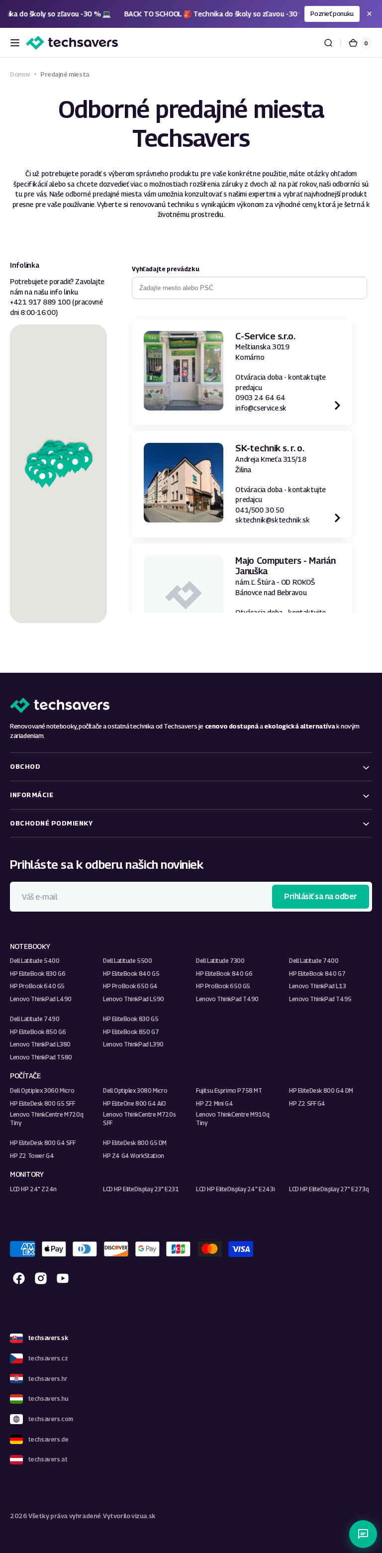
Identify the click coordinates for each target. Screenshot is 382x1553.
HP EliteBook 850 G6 (38, 1031)
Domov (20, 74)
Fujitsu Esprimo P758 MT (229, 1090)
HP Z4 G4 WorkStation (133, 1155)
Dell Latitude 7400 (314, 960)
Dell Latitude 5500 (127, 960)
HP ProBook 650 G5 (223, 986)
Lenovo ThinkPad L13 (317, 986)
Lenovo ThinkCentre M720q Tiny (46, 1119)
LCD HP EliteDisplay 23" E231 (141, 1189)
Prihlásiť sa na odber (320, 896)
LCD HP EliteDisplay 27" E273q (329, 1189)
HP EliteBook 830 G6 (37, 973)
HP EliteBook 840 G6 (224, 973)
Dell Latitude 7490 (35, 1019)
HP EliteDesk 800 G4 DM (321, 1090)
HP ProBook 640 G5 (37, 986)
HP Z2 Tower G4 (32, 1155)
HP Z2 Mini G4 (214, 1103)
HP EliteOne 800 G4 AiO (134, 1103)
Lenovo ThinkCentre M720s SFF (139, 1119)
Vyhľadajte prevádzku (165, 269)
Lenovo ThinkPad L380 (40, 1044)
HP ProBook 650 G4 (130, 986)
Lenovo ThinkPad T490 (227, 999)
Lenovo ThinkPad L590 (133, 999)
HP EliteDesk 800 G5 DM (135, 1142)
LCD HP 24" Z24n (33, 1189)
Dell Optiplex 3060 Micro (42, 1090)
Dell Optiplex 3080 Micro (135, 1090)
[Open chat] (363, 1534)
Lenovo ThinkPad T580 (41, 1057)
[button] (15, 43)
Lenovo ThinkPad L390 (133, 1044)
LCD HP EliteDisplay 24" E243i (235, 1189)
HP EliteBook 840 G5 (131, 973)
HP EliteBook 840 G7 (317, 973)
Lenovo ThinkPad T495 (320, 999)
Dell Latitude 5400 (35, 960)
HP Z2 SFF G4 (307, 1103)
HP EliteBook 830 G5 (130, 1019)
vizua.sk (143, 1516)
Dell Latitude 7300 (220, 960)
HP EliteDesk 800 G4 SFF (43, 1142)
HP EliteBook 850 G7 (131, 1031)
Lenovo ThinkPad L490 (41, 999)
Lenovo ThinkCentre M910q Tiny (232, 1119)
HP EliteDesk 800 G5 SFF (42, 1103)
